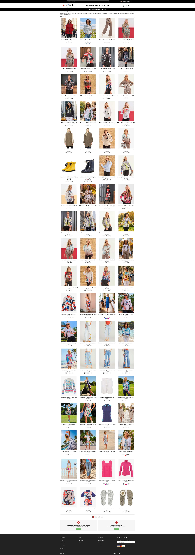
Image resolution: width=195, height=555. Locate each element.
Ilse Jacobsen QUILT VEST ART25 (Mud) (69, 149)
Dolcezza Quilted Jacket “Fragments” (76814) (126, 177)
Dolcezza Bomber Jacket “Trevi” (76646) (107, 68)
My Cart (99, 542)
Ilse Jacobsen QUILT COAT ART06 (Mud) (88, 149)
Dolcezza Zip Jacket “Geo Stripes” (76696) (88, 68)
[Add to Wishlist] (74, 37)
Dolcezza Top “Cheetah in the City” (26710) (126, 287)
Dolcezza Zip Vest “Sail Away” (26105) (126, 314)
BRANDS (88, 5)
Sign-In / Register (101, 540)
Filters (62, 16)
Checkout (99, 543)
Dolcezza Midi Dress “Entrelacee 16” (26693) (88, 314)
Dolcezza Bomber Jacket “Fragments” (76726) (69, 232)
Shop (63, 11)
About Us (61, 540)
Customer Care (81, 545)
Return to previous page (131, 11)
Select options (69, 37)
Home (61, 11)
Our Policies (78, 528)
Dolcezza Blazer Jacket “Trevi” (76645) (69, 95)
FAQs (80, 542)
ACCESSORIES (97, 5)
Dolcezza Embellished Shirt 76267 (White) (126, 260)
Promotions (81, 543)
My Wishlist (100, 545)
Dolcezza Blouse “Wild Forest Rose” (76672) (126, 205)
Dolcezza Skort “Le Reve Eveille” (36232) (88, 424)
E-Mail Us (116, 528)
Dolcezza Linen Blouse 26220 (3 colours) (107, 480)
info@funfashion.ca (63, 545)
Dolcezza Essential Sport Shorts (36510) (107, 397)
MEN (102, 5)
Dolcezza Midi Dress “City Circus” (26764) (107, 451)
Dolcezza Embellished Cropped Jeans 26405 (88, 480)
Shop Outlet (101, 9)
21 (99, 516)
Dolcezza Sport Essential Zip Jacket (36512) (126, 480)
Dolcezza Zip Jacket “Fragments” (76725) (88, 232)
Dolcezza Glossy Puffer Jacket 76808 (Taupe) (107, 149)
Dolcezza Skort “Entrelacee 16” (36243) (69, 508)
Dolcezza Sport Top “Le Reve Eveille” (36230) (107, 424)
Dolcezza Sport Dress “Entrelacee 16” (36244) (88, 397)
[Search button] (108, 2)
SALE (108, 5)
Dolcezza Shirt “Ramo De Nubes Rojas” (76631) (69, 287)
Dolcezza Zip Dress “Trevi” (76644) (126, 68)
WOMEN (92, 5)
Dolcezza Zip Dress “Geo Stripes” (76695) (107, 205)
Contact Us (62, 543)
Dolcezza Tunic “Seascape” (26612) (126, 342)
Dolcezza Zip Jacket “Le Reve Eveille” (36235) (126, 397)
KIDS (105, 5)
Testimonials (62, 542)
